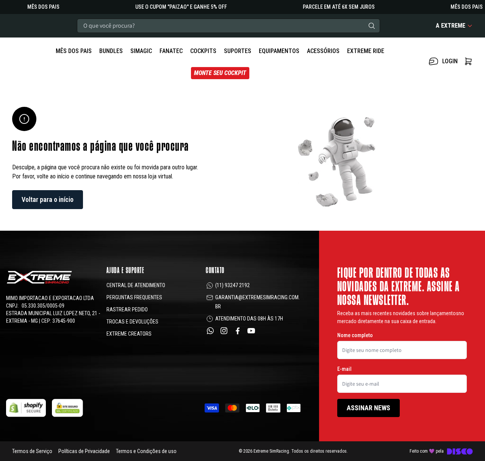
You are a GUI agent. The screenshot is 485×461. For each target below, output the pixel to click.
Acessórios (323, 51)
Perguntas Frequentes (134, 297)
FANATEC (171, 51)
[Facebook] (237, 330)
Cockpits (203, 51)
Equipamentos (279, 51)
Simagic (141, 51)
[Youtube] (251, 330)
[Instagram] (223, 330)
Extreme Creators (129, 334)
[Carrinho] (468, 61)
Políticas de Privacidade (84, 451)
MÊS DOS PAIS (74, 51)
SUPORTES (237, 51)
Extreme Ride (365, 51)
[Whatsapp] (210, 330)
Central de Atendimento (135, 285)
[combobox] (228, 26)
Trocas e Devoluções (132, 322)
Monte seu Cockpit (220, 73)
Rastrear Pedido (127, 309)
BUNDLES (111, 51)
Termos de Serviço (32, 451)
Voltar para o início (48, 199)
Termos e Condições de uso (146, 451)
